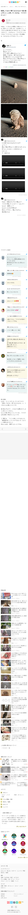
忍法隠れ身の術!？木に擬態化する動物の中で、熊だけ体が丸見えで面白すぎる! (19, 610)
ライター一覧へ (22, 857)
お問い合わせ (4, 897)
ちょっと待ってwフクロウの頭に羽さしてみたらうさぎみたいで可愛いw (19, 692)
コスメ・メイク (6, 795)
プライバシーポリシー (18, 894)
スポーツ (13, 871)
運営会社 (3, 896)
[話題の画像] (13, 2)
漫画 (2, 877)
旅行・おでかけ (14, 877)
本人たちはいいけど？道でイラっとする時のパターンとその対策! (19, 595)
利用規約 (3, 894)
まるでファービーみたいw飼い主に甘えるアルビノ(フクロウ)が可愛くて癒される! (19, 729)
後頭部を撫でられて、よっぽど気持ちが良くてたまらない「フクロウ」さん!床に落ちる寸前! (19, 662)
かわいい (13, 635)
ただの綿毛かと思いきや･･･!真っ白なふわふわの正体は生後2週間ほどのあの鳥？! (19, 699)
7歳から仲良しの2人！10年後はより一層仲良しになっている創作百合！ (19, 761)
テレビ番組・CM (7, 799)
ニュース (13, 772)
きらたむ (8, 20)
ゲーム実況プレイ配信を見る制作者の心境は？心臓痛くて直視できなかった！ (19, 776)
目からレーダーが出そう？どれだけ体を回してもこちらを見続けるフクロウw (19, 632)
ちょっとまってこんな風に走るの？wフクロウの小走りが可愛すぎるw (19, 669)
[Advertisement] (14, 233)
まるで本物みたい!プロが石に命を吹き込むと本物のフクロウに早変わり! (19, 654)
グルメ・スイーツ (5, 881)
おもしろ (5, 804)
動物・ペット (14, 605)
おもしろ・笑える (15, 598)
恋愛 (12, 764)
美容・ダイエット (19, 795)
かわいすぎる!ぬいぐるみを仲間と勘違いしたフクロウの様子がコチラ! (19, 722)
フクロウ (4, 748)
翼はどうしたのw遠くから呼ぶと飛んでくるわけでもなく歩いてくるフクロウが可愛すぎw (19, 707)
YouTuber (6, 877)
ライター (16, 896)
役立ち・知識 (6, 802)
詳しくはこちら (21, 826)
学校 (24, 871)
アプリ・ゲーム (14, 779)
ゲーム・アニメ (15, 879)
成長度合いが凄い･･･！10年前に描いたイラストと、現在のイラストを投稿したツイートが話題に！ (19, 769)
